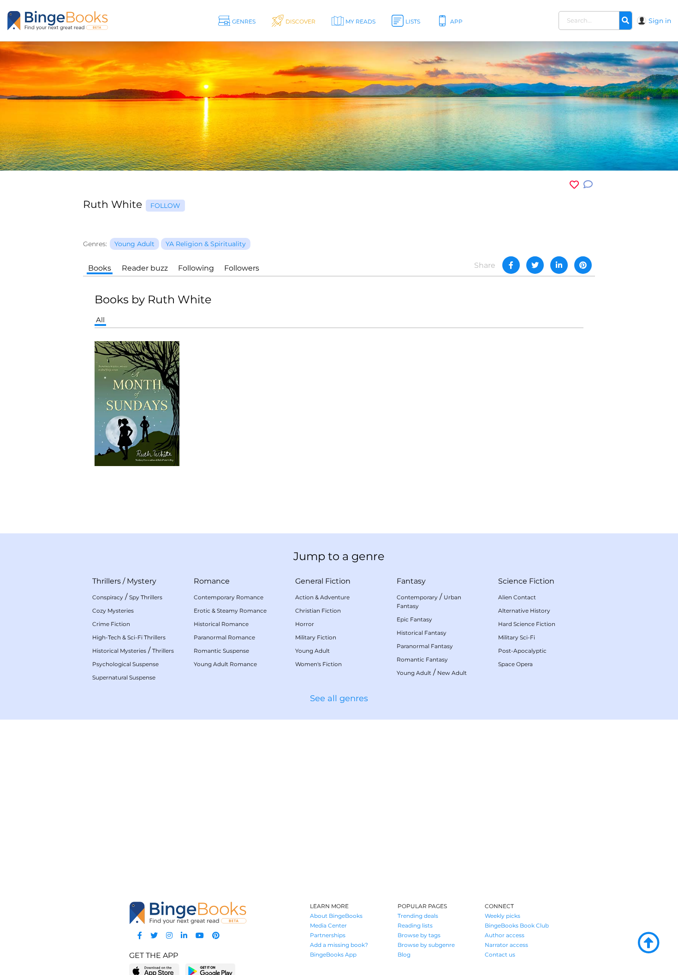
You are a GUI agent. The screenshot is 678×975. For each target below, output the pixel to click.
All (100, 319)
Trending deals (418, 915)
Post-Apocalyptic (522, 650)
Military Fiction (315, 637)
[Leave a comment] (588, 184)
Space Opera (515, 664)
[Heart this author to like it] (574, 184)
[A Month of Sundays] (137, 402)
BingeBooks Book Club (517, 925)
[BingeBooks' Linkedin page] (184, 935)
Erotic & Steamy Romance (230, 610)
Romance (212, 581)
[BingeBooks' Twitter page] (154, 935)
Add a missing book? (339, 944)
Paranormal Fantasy (425, 646)
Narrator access (506, 944)
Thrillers (106, 581)
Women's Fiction (318, 664)
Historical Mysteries (119, 650)
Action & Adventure (322, 597)
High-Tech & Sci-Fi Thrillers (129, 637)
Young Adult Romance (225, 664)
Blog (404, 954)
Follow (165, 205)
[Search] (625, 21)
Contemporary (417, 597)
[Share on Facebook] (511, 265)
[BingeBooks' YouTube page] (200, 935)
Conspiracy (107, 597)
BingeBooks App (333, 954)
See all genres (339, 698)
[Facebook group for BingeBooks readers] (139, 935)
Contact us (500, 954)
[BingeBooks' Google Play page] (210, 970)
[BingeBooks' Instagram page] (169, 935)
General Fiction (323, 581)
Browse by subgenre (426, 944)
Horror (304, 623)
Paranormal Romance (224, 637)
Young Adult (312, 650)
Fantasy (411, 581)
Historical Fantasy (421, 632)
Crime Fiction (111, 623)
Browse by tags (419, 935)
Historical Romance (221, 623)
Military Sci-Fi (516, 637)
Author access (504, 935)
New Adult (452, 672)
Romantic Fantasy (422, 659)
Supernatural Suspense (123, 677)
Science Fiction (526, 581)
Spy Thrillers (145, 597)
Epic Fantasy (414, 619)
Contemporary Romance (228, 597)
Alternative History (524, 610)
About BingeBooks (336, 915)
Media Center (328, 925)
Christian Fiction (318, 610)
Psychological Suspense (125, 664)
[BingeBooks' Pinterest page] (216, 935)
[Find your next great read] (69, 20)
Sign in (659, 21)
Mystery (141, 581)
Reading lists (415, 925)
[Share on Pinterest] (583, 265)
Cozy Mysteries (113, 610)
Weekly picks (502, 915)
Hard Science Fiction (526, 623)
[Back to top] (648, 943)
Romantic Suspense (221, 650)
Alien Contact (517, 597)
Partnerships (327, 935)
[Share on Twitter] (535, 265)
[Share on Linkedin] (559, 265)
